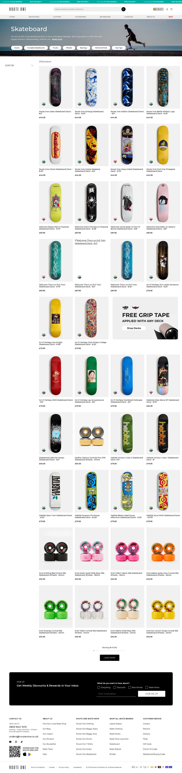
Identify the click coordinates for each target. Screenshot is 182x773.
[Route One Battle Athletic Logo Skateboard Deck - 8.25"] (163, 87)
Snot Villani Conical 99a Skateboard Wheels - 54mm (91, 632)
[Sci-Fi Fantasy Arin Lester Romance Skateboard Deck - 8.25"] (163, 260)
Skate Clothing (116, 729)
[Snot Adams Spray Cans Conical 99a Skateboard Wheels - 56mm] (163, 549)
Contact (146, 724)
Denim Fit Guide (150, 749)
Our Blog (47, 729)
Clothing (57, 17)
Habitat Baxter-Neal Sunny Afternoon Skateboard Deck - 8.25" (126, 516)
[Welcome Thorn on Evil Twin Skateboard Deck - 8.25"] (127, 260)
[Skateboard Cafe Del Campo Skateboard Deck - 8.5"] (56, 433)
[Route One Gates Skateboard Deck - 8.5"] (56, 87)
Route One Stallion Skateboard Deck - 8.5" (127, 112)
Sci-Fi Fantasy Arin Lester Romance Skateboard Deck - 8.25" (162, 286)
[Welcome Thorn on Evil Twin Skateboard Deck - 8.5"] (91, 260)
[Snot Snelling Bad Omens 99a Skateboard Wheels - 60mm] (56, 549)
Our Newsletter (49, 744)
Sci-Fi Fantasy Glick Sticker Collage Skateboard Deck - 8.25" (90, 343)
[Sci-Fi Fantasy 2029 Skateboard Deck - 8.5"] (56, 376)
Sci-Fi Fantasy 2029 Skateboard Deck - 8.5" (56, 401)
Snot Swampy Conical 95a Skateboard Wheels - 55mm (51, 632)
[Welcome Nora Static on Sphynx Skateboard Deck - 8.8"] (163, 202)
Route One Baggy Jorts (86, 734)
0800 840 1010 (18, 727)
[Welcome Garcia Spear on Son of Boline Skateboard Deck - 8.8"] (127, 202)
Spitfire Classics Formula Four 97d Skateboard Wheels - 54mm (90, 459)
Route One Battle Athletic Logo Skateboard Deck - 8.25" (160, 112)
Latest (12, 17)
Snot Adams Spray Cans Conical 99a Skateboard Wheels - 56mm (162, 574)
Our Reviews (48, 739)
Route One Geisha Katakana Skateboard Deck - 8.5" (87, 170)
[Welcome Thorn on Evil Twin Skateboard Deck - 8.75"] (56, 260)
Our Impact (48, 734)
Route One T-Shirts (84, 744)
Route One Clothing (85, 724)
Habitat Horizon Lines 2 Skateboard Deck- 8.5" (127, 459)
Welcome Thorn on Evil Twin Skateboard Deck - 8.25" (124, 286)
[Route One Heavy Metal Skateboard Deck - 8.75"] (127, 145)
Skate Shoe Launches (119, 739)
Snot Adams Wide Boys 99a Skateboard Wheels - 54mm (123, 632)
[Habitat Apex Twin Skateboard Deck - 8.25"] (56, 491)
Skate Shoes (34, 17)
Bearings (83, 48)
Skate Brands (115, 749)
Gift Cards (147, 744)
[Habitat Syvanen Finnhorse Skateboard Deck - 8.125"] (91, 491)
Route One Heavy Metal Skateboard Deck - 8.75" (127, 170)
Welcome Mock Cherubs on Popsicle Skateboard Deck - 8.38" (91, 228)
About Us (151, 17)
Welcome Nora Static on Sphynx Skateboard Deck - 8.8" (160, 228)
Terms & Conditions (38, 767)
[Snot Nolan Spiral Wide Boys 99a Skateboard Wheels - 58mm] (91, 549)
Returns (146, 729)
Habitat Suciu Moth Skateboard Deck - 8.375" (163, 516)
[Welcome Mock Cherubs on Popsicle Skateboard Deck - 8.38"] (91, 202)
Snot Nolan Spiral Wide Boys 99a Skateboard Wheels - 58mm (89, 574)
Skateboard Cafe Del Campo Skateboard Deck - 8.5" (51, 459)
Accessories (80, 17)
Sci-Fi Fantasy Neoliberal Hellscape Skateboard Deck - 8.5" (126, 401)
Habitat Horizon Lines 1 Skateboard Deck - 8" (162, 459)
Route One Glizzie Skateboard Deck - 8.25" (56, 170)
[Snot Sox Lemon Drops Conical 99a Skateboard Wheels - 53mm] (163, 606)
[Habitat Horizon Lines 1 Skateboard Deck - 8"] (163, 433)
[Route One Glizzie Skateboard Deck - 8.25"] (56, 145)
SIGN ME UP (151, 694)
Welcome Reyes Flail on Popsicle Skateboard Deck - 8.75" (54, 228)
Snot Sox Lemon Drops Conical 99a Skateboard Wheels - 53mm (162, 632)
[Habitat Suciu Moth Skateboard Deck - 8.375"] (163, 491)
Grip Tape (118, 48)
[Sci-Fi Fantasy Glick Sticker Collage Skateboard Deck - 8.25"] (91, 318)
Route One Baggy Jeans (87, 729)
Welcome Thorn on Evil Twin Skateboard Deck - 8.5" (88, 286)
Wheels (69, 48)
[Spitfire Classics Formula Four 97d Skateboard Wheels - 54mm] (91, 433)
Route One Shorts (84, 739)
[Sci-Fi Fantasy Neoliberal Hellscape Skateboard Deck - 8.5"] (127, 376)
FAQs (145, 739)
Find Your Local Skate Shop (54, 724)
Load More (109, 658)
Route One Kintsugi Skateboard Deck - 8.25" (89, 112)
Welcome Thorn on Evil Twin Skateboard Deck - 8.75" (52, 286)
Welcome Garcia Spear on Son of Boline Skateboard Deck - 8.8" (125, 228)
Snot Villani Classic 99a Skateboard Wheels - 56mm (126, 574)
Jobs (45, 754)
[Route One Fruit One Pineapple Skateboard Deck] (163, 145)
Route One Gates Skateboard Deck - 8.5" (55, 112)
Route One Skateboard (86, 754)
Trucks (55, 48)
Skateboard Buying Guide (154, 754)
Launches (129, 17)
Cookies (51, 767)
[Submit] (123, 9)
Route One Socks (83, 749)
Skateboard (105, 17)
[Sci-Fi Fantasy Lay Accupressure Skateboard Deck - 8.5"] (91, 376)
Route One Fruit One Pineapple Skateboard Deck (160, 170)
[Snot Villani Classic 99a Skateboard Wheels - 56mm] (127, 549)
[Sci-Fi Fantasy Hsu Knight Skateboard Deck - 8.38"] (56, 318)
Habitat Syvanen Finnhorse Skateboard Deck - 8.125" (87, 516)
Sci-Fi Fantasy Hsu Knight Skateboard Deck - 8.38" (50, 343)
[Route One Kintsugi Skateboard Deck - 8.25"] (91, 87)
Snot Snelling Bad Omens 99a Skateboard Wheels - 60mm (52, 574)
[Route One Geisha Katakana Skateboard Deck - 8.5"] (91, 145)
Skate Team (48, 749)
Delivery (146, 734)
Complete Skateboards (36, 48)
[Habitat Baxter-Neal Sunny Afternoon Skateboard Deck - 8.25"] (127, 491)
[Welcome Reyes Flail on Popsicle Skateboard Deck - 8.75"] (56, 202)
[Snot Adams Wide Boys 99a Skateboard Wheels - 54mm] (127, 606)
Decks (16, 48)
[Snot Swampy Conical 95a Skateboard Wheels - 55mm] (56, 606)
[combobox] (89, 9)
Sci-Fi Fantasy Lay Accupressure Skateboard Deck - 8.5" (89, 401)
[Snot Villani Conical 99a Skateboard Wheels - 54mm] (91, 606)
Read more (57, 39)
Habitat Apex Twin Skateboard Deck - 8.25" (55, 516)
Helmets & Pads (101, 48)
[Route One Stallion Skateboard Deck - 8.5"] (127, 87)
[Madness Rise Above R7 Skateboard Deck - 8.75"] (163, 376)
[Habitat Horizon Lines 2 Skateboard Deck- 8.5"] (127, 433)
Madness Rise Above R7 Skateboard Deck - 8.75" (162, 401)
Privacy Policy (64, 767)
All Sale (113, 754)
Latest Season (116, 724)
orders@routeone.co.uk (23, 737)
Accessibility (77, 767)
